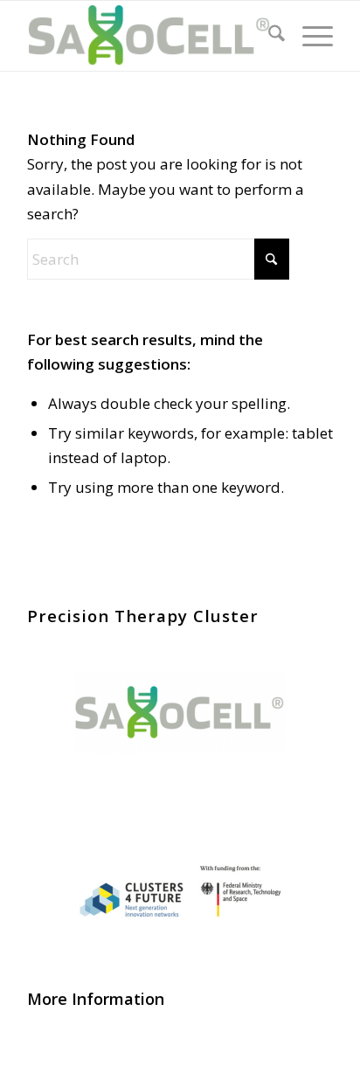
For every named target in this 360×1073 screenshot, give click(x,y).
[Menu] (309, 36)
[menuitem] (268, 36)
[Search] (268, 36)
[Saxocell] (149, 36)
